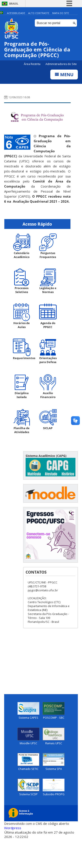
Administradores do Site (61, 64)
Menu (66, 74)
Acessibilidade (16, 13)
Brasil (13, 3)
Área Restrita (32, 64)
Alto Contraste (38, 13)
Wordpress (12, 828)
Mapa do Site (60, 13)
